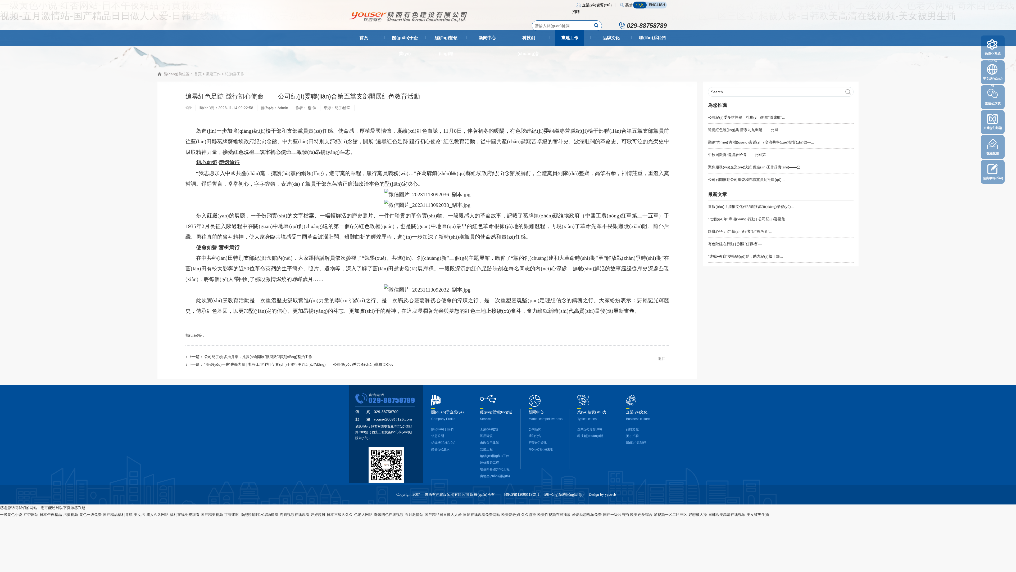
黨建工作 (569, 37)
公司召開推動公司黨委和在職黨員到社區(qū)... (746, 179)
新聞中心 (487, 37)
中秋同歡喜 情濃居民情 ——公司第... (738, 155)
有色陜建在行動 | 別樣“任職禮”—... (736, 244)
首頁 (364, 37)
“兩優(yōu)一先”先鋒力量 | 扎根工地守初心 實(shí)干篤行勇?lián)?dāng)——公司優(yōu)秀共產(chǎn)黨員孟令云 (298, 364)
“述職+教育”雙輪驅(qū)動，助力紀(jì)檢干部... (745, 256)
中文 (640, 5)
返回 (661, 358)
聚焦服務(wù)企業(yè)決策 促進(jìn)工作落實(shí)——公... (756, 167)
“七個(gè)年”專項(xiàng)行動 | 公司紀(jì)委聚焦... (748, 219)
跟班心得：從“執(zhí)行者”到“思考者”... (740, 231)
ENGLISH (657, 5)
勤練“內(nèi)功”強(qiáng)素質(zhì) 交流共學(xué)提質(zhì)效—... (761, 142)
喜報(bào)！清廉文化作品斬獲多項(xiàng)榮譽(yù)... (751, 206)
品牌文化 (611, 37)
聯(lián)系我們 (652, 37)
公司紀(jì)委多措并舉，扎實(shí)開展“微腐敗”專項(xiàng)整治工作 (258, 357)
